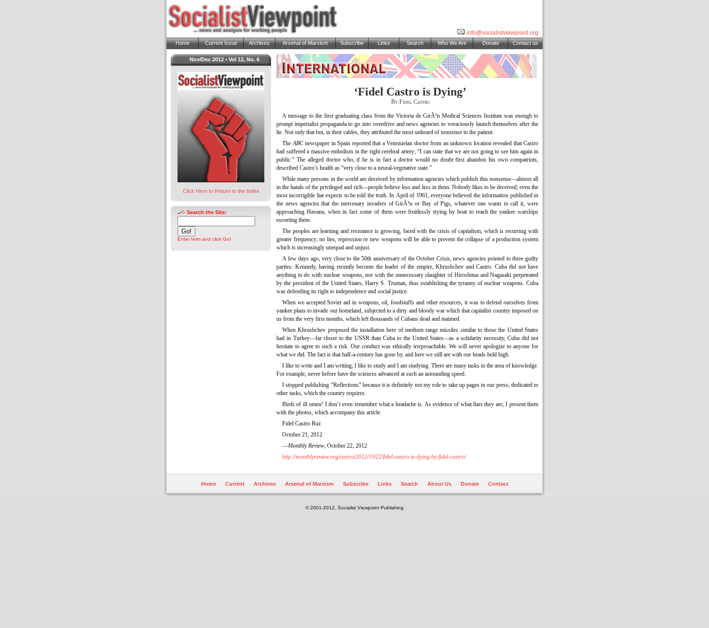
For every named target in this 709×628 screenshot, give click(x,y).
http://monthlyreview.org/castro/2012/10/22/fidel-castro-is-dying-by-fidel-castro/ (374, 456)
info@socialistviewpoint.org (501, 32)
